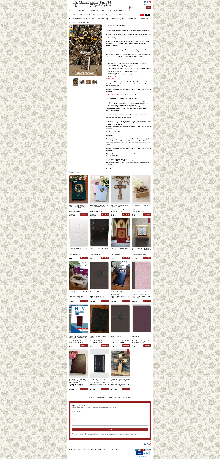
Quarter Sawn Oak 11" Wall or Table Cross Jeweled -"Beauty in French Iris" (120, 381)
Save (142, 14)
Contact (111, 397)
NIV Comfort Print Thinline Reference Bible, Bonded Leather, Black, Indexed (120, 293)
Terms (118, 397)
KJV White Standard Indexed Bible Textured (78, 249)
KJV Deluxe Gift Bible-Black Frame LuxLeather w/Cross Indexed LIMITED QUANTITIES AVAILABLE (99, 381)
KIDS (110, 10)
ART (97, 10)
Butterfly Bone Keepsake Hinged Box (78, 292)
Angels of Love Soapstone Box (140, 205)
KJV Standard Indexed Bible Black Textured (99, 249)
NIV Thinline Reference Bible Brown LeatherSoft (118, 335)
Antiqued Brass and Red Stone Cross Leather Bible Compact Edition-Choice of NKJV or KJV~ (77, 206)
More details (84, 214)
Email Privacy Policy (110, 434)
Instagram (147, 2)
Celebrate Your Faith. (76, 449)
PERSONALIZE (125, 10)
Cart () (148, 7)
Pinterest (150, 2)
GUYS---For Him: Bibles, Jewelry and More (82, 14)
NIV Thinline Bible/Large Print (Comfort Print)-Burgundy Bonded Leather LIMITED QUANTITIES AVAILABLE (78, 337)
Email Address (76, 411)
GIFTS (103, 10)
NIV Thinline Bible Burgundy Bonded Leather (139, 335)
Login (145, 4)
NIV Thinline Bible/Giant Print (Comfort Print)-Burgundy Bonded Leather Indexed (78, 381)
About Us (91, 397)
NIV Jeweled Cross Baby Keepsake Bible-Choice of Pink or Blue (99, 205)
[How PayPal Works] (143, 454)
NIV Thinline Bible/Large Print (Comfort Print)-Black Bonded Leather (98, 336)
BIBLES (71, 10)
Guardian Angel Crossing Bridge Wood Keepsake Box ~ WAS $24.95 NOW (141, 250)
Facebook (145, 2)
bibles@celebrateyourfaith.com (139, 162)
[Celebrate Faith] (92, 7)
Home (70, 14)
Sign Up (110, 429)
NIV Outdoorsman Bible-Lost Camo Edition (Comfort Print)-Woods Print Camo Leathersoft (113, 14)
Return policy (127, 397)
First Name (75, 420)
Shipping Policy (101, 397)
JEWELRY (80, 10)
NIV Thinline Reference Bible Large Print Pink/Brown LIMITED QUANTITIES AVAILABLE (141, 293)
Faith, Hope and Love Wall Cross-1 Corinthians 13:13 (120, 205)
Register (149, 4)
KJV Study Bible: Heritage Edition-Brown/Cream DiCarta (120, 249)
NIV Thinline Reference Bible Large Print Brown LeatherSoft (99, 292)
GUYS (116, 10)
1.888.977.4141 (125, 162)
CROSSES (90, 10)
